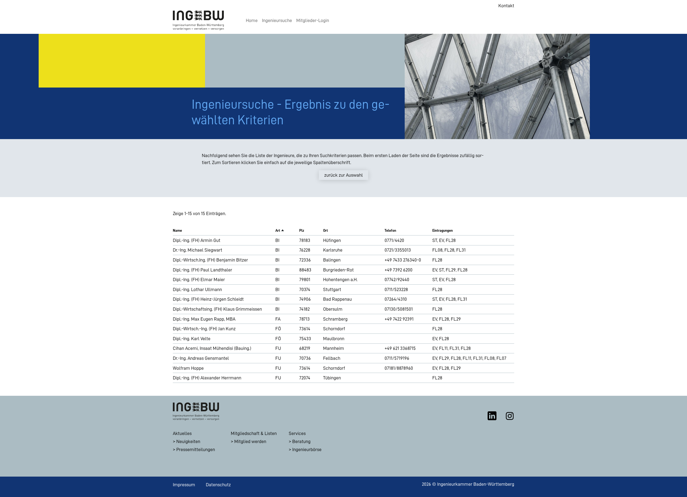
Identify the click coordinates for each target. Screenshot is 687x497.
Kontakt (506, 5)
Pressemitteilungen (195, 449)
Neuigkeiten (188, 441)
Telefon (390, 230)
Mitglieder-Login (312, 20)
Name (177, 230)
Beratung (301, 441)
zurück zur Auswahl (343, 175)
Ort (325, 230)
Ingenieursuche (277, 20)
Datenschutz (218, 484)
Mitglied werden (250, 441)
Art (277, 230)
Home (252, 20)
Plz (301, 230)
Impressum (184, 484)
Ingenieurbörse (306, 449)
